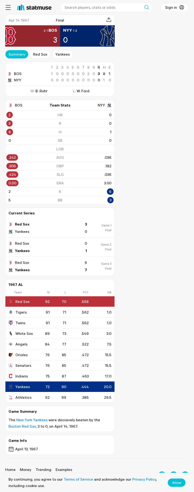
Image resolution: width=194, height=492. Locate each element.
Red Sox (40, 54)
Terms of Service (78, 479)
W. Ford (83, 90)
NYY (17, 80)
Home (10, 469)
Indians (21, 376)
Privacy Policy (144, 479)
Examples (64, 469)
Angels (21, 344)
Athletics (23, 397)
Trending (43, 469)
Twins (20, 322)
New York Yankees (32, 419)
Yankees (62, 54)
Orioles (21, 354)
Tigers (21, 312)
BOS (18, 73)
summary (17, 54)
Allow (176, 482)
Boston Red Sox (22, 426)
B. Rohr (41, 90)
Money (25, 469)
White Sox (24, 333)
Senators (23, 365)
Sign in (171, 7)
